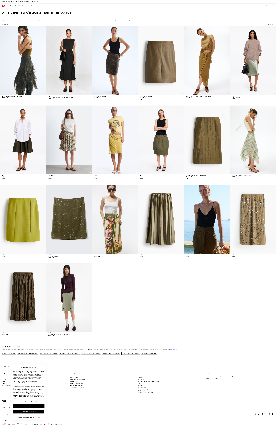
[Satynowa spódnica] (253, 60)
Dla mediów (73, 381)
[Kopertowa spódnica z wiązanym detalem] (207, 60)
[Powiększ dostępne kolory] (232, 100)
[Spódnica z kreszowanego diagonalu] (23, 297)
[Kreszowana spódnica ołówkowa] (207, 140)
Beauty (33, 5)
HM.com (4, 366)
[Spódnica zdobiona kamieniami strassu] (253, 219)
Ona (11, 5)
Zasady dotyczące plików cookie (148, 389)
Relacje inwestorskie (76, 383)
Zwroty (140, 383)
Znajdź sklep (142, 379)
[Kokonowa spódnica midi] (161, 140)
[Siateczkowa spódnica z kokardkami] (69, 297)
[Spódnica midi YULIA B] (69, 219)
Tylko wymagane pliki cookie (28, 411)
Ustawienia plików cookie (145, 392)
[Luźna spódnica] (69, 140)
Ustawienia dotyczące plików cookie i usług (28, 417)
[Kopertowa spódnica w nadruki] (115, 219)
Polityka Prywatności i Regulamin (148, 381)
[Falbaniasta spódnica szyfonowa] (23, 60)
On (15, 5)
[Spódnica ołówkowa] (115, 60)
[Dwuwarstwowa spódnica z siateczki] (115, 140)
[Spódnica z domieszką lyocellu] (253, 140)
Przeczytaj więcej (212, 378)
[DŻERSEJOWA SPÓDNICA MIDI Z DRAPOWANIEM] (69, 60)
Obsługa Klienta (143, 376)
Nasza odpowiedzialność (77, 379)
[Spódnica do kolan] (23, 219)
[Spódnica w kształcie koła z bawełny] (23, 140)
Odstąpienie (141, 390)
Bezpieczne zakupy (144, 387)
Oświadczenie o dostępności (78, 387)
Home (27, 5)
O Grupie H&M (74, 377)
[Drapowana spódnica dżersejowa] (207, 219)
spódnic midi (174, 349)
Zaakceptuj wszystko (28, 406)
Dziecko (20, 5)
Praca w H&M (74, 376)
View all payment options (56, 424)
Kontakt (140, 385)
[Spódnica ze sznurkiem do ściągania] (161, 219)
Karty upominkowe (7, 385)
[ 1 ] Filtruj (269, 24)
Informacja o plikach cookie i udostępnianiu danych (28, 401)
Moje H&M (141, 377)
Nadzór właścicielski (76, 385)
